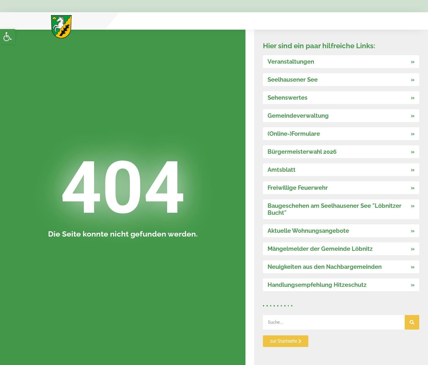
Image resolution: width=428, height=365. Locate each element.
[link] (7, 36)
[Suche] (412, 322)
